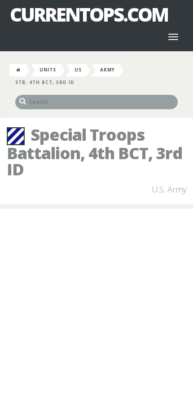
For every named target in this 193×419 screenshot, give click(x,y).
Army (107, 70)
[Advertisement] (96, 314)
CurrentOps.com (89, 14)
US (78, 70)
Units (47, 70)
